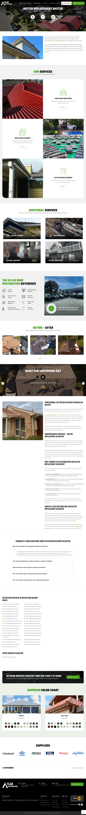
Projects (53, 3)
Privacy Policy (65, 804)
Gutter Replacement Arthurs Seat (34, 626)
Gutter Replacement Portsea (11, 609)
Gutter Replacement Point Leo (33, 623)
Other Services (36, 3)
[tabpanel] (15, 345)
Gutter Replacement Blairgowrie (11, 604)
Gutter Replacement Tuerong (33, 609)
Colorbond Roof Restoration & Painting (13, 308)
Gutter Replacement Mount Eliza (34, 635)
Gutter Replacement (45, 804)
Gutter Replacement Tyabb (10, 646)
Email (56, 783)
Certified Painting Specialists (31, 290)
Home (21, 3)
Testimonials (65, 802)
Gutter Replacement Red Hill (11, 616)
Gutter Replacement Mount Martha (12, 639)
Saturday (20, 800)
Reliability (43, 20)
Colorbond (21, 718)
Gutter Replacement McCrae (10, 618)
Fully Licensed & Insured (12, 296)
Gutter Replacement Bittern (32, 604)
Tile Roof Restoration (30, 296)
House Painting (55, 807)
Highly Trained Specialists (11, 302)
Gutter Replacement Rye (10, 642)
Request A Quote (77, 3)
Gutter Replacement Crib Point (33, 628)
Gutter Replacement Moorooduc (33, 616)
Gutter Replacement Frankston (33, 630)
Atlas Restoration (60, 40)
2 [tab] (42, 358)
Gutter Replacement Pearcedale (33, 606)
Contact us (78, 526)
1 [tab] (40, 358)
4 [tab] (46, 358)
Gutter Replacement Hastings (11, 633)
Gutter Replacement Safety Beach (34, 614)
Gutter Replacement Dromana (11, 630)
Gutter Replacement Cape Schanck (12, 626)
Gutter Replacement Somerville (11, 644)
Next (83, 383)
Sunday (33, 800)
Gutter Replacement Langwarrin (33, 633)
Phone (43, 783)
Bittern (73, 524)
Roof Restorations (45, 800)
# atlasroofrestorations (78, 768)
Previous (2, 383)
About (24, 3)
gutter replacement (51, 415)
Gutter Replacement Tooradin (11, 611)
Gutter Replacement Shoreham (11, 614)
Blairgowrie (79, 524)
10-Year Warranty (10, 290)
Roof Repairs (55, 802)
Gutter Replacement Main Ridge (33, 618)
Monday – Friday (6, 800)
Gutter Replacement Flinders (33, 621)
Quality (33, 20)
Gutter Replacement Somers (32, 611)
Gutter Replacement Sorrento (33, 644)
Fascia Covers (55, 800)
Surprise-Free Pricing (30, 302)
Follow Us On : (74, 804)
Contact (58, 3)
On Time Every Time (30, 308)
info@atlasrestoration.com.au (62, 785)
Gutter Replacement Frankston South (13, 621)
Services (29, 3)
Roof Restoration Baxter (10, 657)
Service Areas (45, 3)
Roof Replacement (45, 802)
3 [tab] (44, 358)
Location (23, 783)
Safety (53, 20)
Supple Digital (57, 813)
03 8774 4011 (67, 3)
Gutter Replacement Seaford (32, 642)
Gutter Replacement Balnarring (11, 628)
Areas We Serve (42, 11)
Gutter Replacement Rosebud (33, 639)
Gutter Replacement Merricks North (12, 623)
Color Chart (64, 800)
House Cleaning (55, 804)
